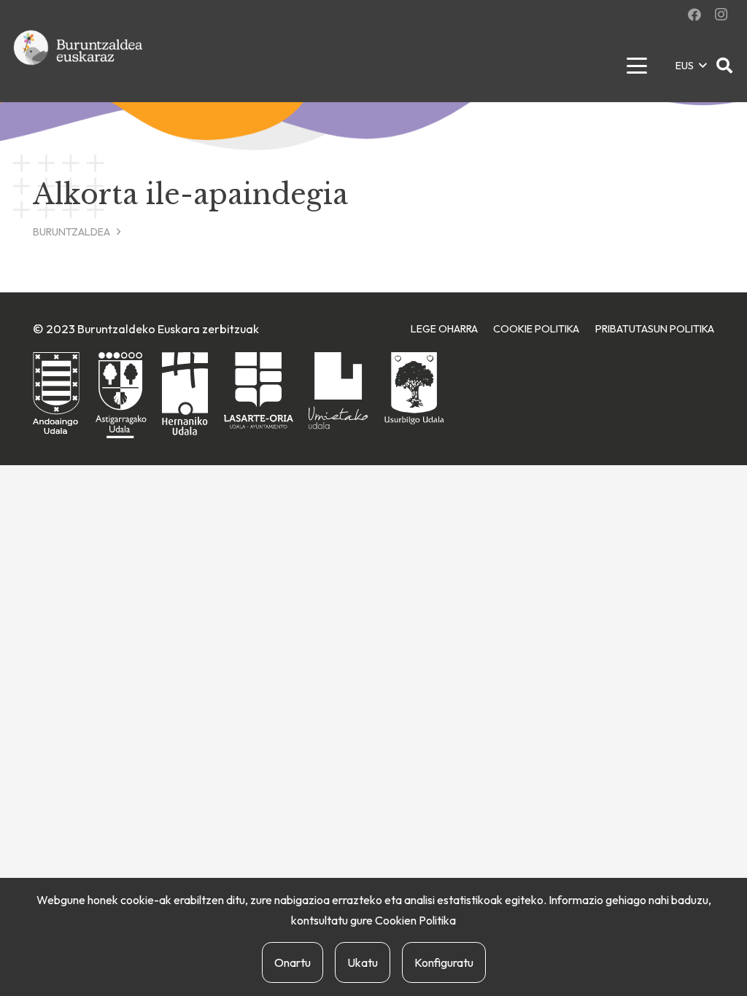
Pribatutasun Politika (654, 328)
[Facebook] (694, 14)
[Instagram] (721, 14)
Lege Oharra (444, 328)
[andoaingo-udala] (56, 394)
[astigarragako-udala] (121, 395)
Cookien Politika (415, 920)
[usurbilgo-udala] (414, 388)
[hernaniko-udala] (185, 393)
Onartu (292, 962)
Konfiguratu (443, 962)
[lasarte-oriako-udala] (258, 390)
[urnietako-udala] (338, 390)
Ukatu (362, 962)
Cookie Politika (536, 328)
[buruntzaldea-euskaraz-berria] (78, 65)
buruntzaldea (71, 231)
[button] (636, 65)
